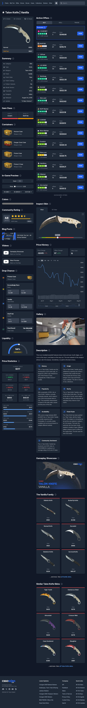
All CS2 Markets (80, 700)
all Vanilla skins (66, 577)
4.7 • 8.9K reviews (43, 36)
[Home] (3, 3)
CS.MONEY (43, 31)
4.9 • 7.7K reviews (43, 70)
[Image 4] (63, 343)
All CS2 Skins (79, 684)
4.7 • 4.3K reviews (43, 103)
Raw (30, 77)
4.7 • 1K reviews (42, 113)
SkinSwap (43, 76)
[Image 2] (58, 343)
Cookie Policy (66, 700)
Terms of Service (67, 694)
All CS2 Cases (80, 690)
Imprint (64, 703)
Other (50, 3)
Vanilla (30, 74)
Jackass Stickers (44, 690)
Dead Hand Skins (44, 703)
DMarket (43, 174)
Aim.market (43, 185)
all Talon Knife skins (66, 666)
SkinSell (42, 87)
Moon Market (44, 131)
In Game (7, 19)
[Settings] (56, 3)
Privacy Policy (66, 697)
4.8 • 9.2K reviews (43, 59)
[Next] (32, 181)
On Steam (29, 19)
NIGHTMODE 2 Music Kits (46, 700)
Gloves (27, 3)
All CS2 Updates (80, 703)
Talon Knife (28, 70)
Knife (30, 67)
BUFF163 (43, 43)
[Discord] (4, 689)
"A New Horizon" (26, 101)
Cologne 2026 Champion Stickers (48, 694)
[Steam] (16, 689)
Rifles (17, 3)
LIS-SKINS (43, 65)
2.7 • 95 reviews (42, 48)
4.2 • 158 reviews (42, 124)
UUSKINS (43, 120)
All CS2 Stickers (80, 687)
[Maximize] (83, 214)
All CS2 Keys (79, 694)
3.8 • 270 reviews (42, 135)
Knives (22, 3)
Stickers (45, 3)
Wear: (11, 186)
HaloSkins (43, 163)
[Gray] (18, 204)
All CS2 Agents (80, 697)
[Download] (39, 342)
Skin (31, 63)
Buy (44, 22)
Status (64, 690)
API (63, 684)
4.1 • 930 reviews (42, 190)
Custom (27, 192)
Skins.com (43, 152)
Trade (76, 22)
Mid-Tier (12, 3)
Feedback (65, 687)
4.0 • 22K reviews (42, 179)
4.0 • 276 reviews (42, 168)
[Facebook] (10, 689)
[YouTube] (13, 689)
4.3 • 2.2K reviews (43, 81)
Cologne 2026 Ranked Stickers (48, 684)
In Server (18, 19)
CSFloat (42, 54)
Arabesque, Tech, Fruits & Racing (48, 687)
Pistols (6, 3)
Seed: (15, 181)
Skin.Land (43, 98)
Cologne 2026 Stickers (45, 697)
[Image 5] (66, 343)
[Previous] (3, 181)
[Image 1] (55, 343)
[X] (7, 689)
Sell (60, 22)
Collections (39, 3)
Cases (32, 3)
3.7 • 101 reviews (42, 157)
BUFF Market (44, 109)
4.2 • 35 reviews (42, 146)
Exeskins (43, 141)
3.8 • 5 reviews (42, 92)
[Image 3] (61, 343)
